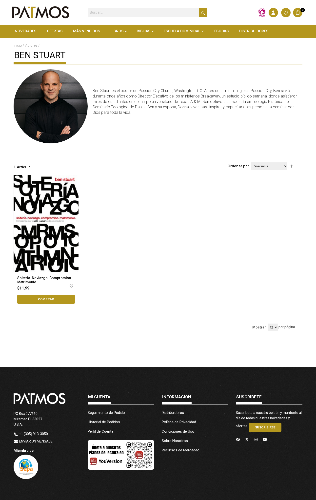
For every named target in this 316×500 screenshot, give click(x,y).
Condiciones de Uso (178, 431)
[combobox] (147, 12)
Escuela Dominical (182, 31)
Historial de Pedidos (104, 422)
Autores (31, 45)
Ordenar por (238, 166)
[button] (71, 287)
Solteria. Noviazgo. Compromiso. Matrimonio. (44, 280)
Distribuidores (173, 412)
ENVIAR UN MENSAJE (36, 441)
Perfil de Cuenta (100, 431)
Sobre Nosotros (175, 441)
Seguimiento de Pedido (106, 412)
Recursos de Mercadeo (180, 450)
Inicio (18, 45)
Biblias (143, 31)
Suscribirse (265, 427)
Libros (117, 31)
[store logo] (40, 12)
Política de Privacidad (179, 422)
